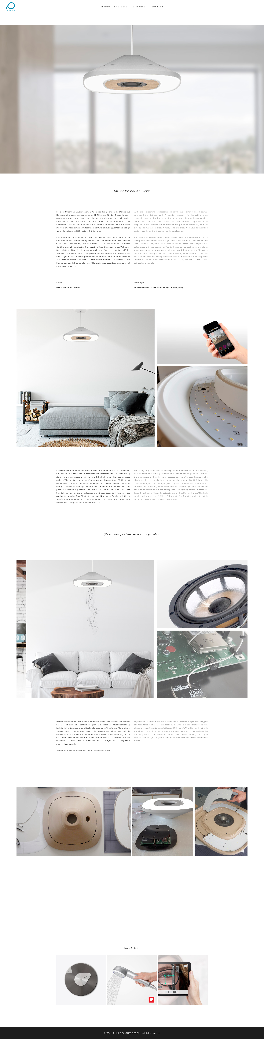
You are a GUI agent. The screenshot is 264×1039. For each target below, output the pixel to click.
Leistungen (139, 7)
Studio (105, 7)
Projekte (120, 7)
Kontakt (157, 7)
